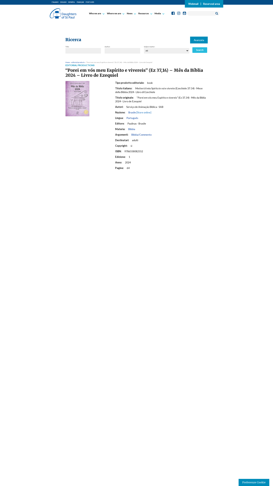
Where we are (114, 13)
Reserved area (211, 3)
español (71, 2)
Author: (107, 47)
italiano (55, 2)
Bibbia (131, 129)
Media (158, 13)
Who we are (95, 13)
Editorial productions (80, 65)
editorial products (78, 62)
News (130, 13)
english (63, 2)
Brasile (139, 112)
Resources (143, 13)
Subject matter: (149, 47)
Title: (67, 47)
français (80, 2)
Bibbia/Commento (141, 134)
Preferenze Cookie (254, 482)
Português (132, 118)
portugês (90, 2)
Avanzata (199, 40)
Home (67, 62)
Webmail (193, 3)
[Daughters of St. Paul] (63, 12)
